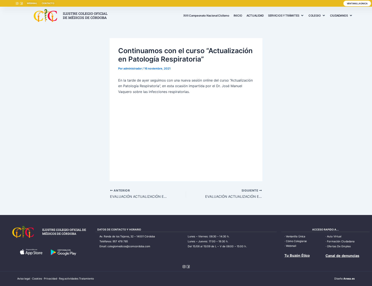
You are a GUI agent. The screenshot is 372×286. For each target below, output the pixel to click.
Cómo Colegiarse (296, 241)
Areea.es (349, 278)
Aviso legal (23, 278)
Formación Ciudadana (341, 241)
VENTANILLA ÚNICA (357, 3)
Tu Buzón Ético (297, 255)
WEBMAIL (32, 3)
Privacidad (50, 278)
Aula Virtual (334, 236)
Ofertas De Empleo (339, 246)
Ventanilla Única (295, 236)
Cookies (37, 278)
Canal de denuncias (342, 256)
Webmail (291, 245)
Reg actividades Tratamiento (76, 278)
